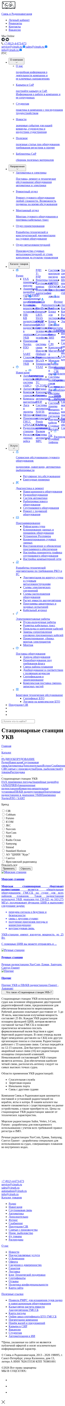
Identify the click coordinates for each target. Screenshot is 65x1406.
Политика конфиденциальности (28, 1284)
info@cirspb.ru (10, 50)
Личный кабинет (19, 20)
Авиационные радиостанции (18, 787)
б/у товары (15, 1236)
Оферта (13, 1261)
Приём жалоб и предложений (27, 1323)
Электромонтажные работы (33, 618)
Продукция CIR (18, 704)
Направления (17, 166)
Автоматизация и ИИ (22, 1336)
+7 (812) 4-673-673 (14, 43)
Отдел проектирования (35, 232)
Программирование (28, 523)
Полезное (38, 143)
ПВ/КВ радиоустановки (29, 791)
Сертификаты (17, 1278)
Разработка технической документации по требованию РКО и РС (39, 571)
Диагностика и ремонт (30, 488)
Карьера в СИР (18, 1326)
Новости (34, 126)
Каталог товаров (19, 264)
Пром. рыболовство (47, 768)
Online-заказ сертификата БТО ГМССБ (33, 1316)
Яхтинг (58, 301)
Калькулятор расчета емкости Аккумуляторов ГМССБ (27, 1308)
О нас (33, 72)
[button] (27, 992)
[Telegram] (11, 1392)
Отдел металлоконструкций (37, 251)
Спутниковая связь (20, 1210)
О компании (16, 59)
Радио (19, 275)
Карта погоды (17, 1313)
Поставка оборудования (30, 653)
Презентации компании (23, 1319)
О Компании (16, 1258)
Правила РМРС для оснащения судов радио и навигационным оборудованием (35, 1302)
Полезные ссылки (12, 1294)
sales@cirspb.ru (35, 46)
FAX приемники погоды (16, 781)
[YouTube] (11, 1386)
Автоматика (36, 375)
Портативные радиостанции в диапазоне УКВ (30, 793)
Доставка (14, 1271)
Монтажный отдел (37, 215)
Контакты (15, 26)
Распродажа (17, 772)
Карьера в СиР (38, 91)
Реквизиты (15, 23)
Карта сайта (16, 1287)
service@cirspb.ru (12, 46)
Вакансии (15, 29)
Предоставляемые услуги (24, 1255)
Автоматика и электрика (36, 179)
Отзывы (14, 1281)
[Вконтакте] (11, 1380)
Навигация (22, 372)
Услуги (14, 445)
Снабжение (16, 1223)
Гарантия (14, 1268)
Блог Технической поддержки (27, 1274)
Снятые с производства (20, 768)
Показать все (9, 865)
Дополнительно (51, 305)
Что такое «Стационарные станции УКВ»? (29, 992)
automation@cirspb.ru (14, 1190)
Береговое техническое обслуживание (39, 695)
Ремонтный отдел (36, 198)
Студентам (39, 108)
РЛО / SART (17, 798)
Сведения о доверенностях (25, 1265)
